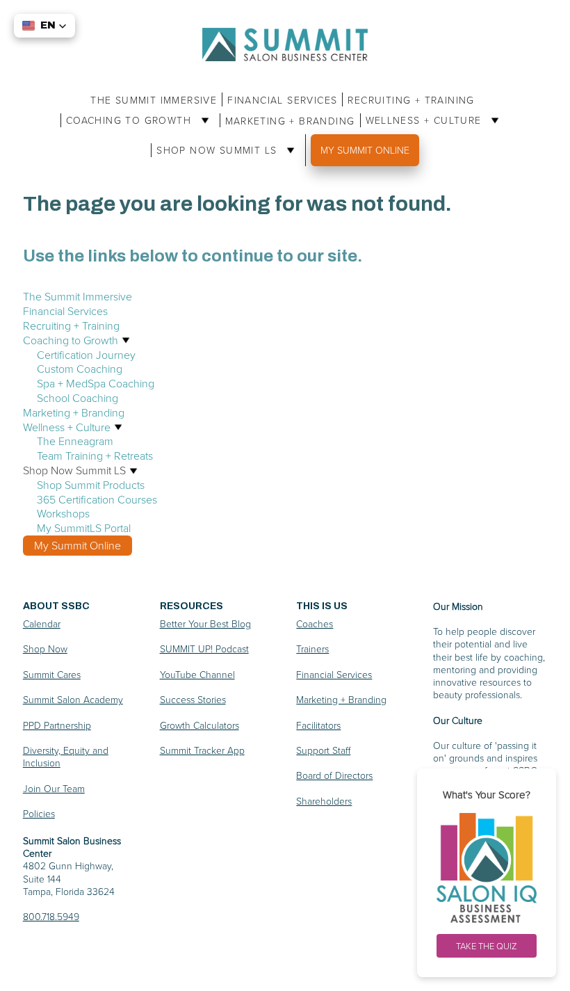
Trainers (312, 648)
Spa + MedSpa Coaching (95, 383)
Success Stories (193, 699)
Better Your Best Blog (205, 623)
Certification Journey (86, 354)
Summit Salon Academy (73, 699)
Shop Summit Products (91, 484)
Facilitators (318, 725)
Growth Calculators (199, 725)
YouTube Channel (197, 674)
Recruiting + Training (411, 100)
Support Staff (323, 750)
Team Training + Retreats (95, 455)
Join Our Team (54, 788)
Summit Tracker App (202, 750)
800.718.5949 (51, 916)
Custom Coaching (79, 368)
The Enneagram (75, 441)
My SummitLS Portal (84, 527)
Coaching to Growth (130, 120)
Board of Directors (334, 775)
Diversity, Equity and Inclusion (65, 756)
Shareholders (324, 800)
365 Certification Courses (97, 499)
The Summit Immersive (153, 100)
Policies (39, 813)
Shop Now (45, 648)
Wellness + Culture (426, 120)
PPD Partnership (57, 725)
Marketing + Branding (290, 121)
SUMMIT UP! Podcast (204, 648)
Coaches (314, 623)
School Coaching (77, 397)
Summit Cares (52, 674)
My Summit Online (364, 149)
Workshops (63, 513)
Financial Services (282, 100)
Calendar (41, 623)
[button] (44, 25)
